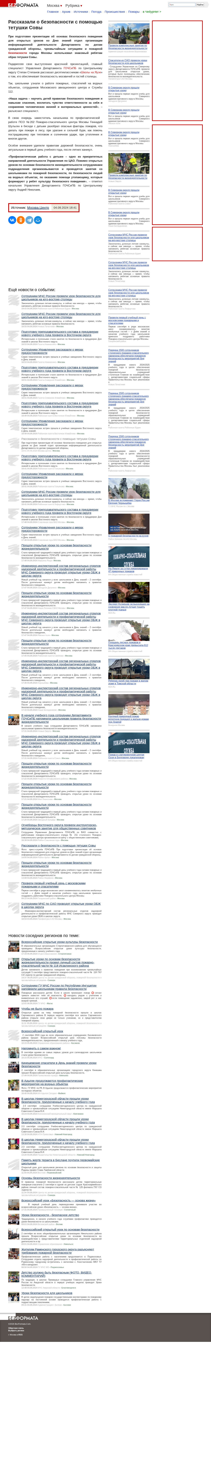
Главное (53, 11)
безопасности (17, 53)
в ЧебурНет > (152, 11)
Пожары (133, 11)
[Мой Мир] (38, 220)
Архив (66, 11)
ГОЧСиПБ (70, 68)
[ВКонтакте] (12, 220)
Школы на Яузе (91, 72)
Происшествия (115, 11)
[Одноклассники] (21, 220)
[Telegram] (29, 220)
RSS (20, 1335)
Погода (96, 11)
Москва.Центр (38, 207)
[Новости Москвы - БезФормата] (20, 4)
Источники (81, 11)
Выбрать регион (16, 1330)
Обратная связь (16, 1328)
